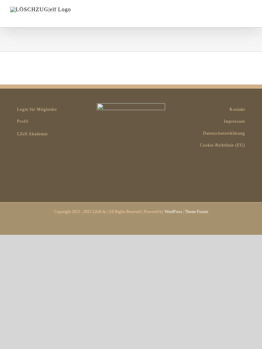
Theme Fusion (196, 211)
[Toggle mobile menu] (249, 10)
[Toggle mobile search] (236, 10)
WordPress (173, 211)
